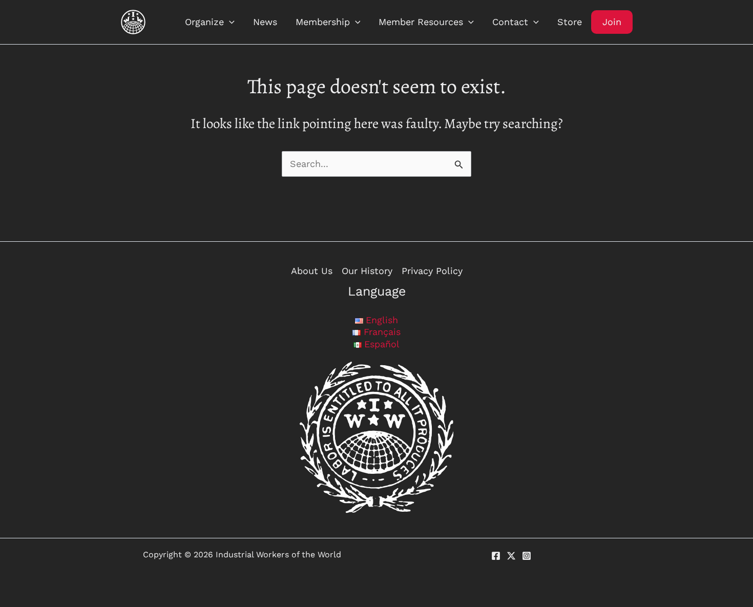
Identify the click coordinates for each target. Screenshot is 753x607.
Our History (367, 270)
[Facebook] (495, 555)
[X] (511, 555)
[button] (229, 22)
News (265, 21)
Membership (323, 21)
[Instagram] (526, 555)
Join (611, 21)
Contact (510, 21)
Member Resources (421, 21)
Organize (204, 21)
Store (569, 21)
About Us (311, 270)
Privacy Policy (432, 270)
